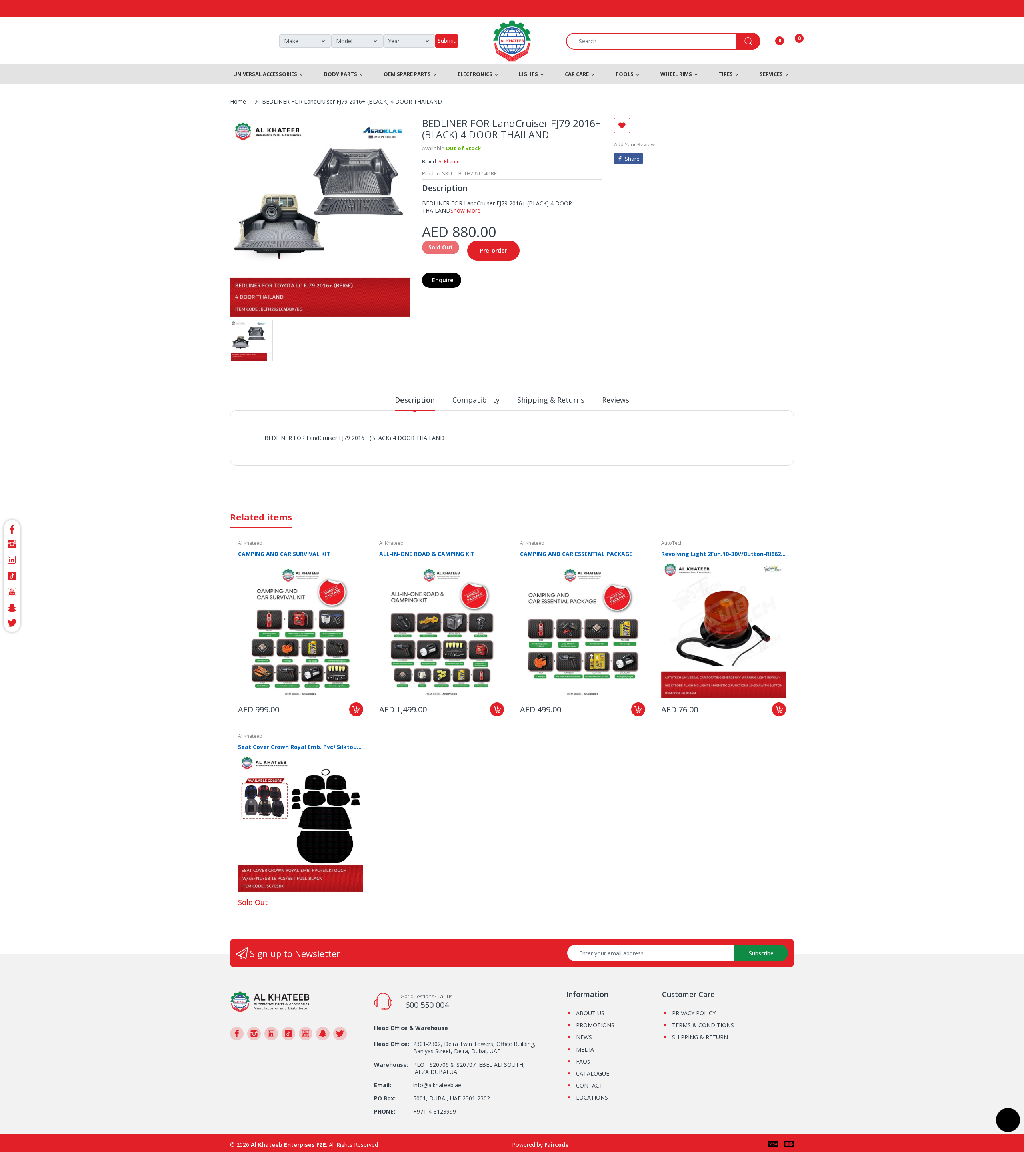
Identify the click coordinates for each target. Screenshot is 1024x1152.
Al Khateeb (450, 161)
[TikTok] (12, 576)
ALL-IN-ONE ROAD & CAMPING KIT (427, 554)
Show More (465, 210)
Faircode (556, 1144)
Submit (447, 40)
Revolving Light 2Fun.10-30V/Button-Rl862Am (723, 554)
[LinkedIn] (12, 560)
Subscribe (761, 953)
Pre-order (493, 250)
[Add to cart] (356, 709)
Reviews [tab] (615, 400)
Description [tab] (415, 400)
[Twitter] (12, 624)
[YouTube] (12, 592)
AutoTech (672, 543)
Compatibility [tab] (476, 400)
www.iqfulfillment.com (404, 446)
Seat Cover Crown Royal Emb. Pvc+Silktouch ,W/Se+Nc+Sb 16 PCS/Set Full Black (300, 747)
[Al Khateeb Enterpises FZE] (270, 1001)
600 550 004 (427, 1004)
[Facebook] (12, 528)
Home (238, 101)
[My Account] (769, 41)
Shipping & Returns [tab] (550, 400)
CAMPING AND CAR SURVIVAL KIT (284, 554)
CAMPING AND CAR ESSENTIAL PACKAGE (576, 554)
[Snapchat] (12, 608)
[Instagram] (12, 544)
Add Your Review (634, 144)
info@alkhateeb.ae (437, 1085)
